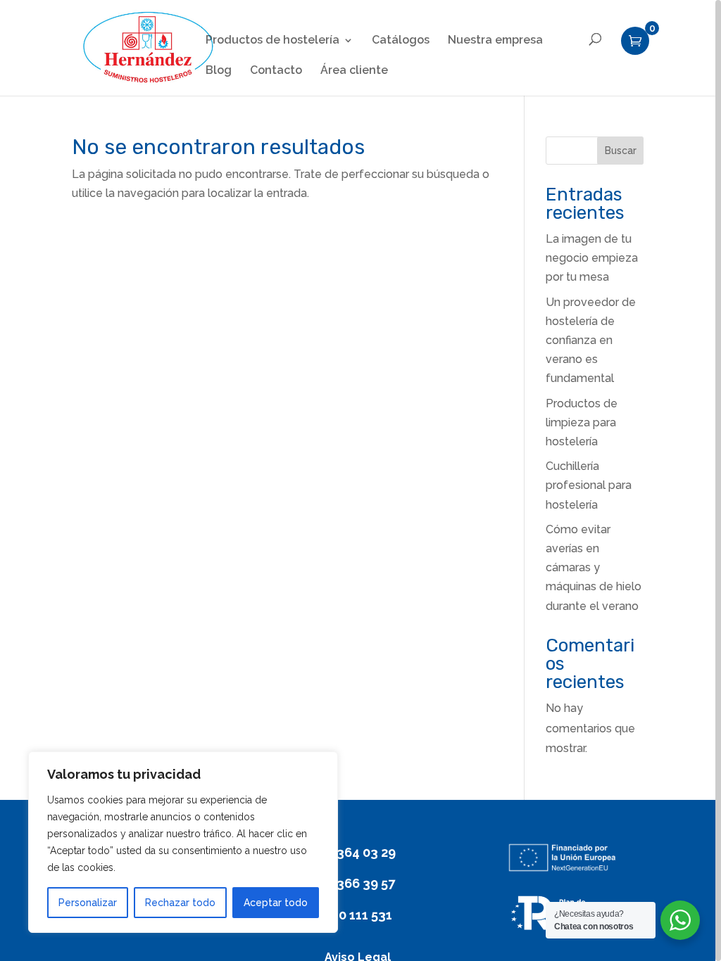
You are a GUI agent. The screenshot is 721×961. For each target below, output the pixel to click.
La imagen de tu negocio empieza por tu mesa (592, 258)
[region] (360, 480)
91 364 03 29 (358, 852)
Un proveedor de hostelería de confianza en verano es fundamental (591, 340)
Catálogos (401, 40)
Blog (219, 71)
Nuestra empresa (495, 40)
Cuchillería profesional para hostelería (589, 485)
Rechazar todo (180, 902)
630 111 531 (357, 915)
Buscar (621, 150)
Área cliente (354, 71)
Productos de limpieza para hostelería (581, 422)
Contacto (276, 71)
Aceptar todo (276, 902)
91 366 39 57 (357, 883)
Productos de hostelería (272, 40)
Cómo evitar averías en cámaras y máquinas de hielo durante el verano (593, 568)
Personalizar (87, 902)
